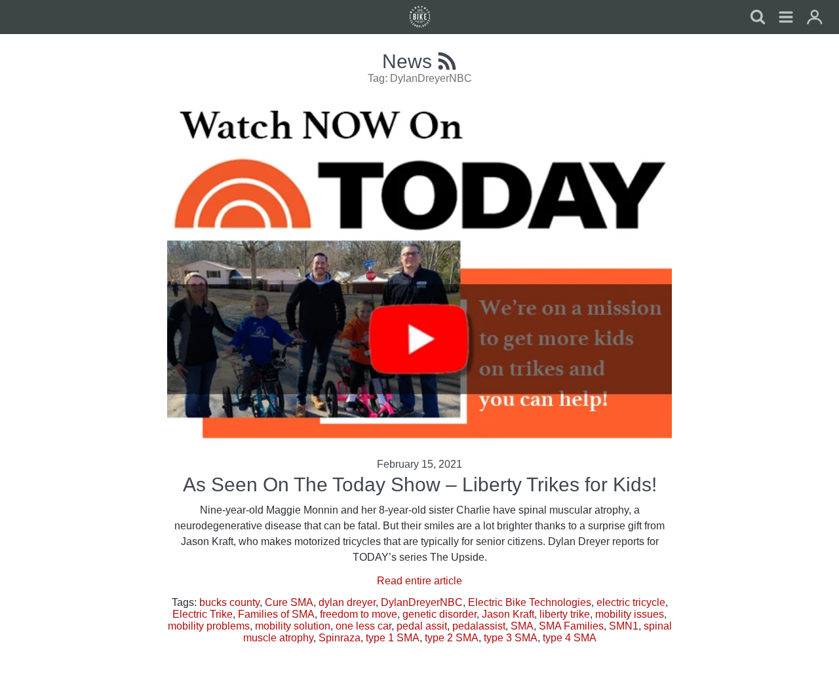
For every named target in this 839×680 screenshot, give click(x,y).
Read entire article (419, 580)
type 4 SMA (569, 637)
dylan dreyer (347, 602)
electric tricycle (630, 602)
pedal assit (422, 626)
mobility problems (209, 626)
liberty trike (564, 614)
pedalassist (478, 626)
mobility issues (629, 614)
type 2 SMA (451, 637)
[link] (785, 18)
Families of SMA (276, 614)
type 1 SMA (393, 637)
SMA (522, 626)
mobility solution (292, 626)
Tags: (185, 602)
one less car (363, 626)
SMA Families (571, 626)
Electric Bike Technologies (529, 602)
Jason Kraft (508, 614)
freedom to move (358, 614)
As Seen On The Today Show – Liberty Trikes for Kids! (420, 484)
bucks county (229, 602)
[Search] (757, 18)
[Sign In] (814, 18)
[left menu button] (419, 17)
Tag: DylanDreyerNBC (420, 78)
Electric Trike (202, 614)
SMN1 (623, 626)
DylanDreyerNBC (422, 602)
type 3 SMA (510, 637)
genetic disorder (439, 614)
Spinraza (340, 637)
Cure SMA (289, 602)
